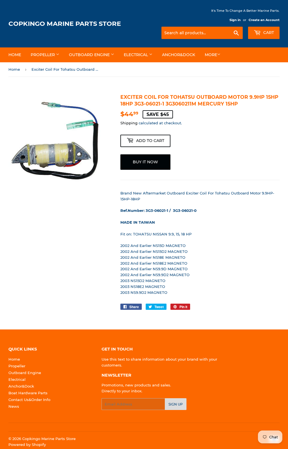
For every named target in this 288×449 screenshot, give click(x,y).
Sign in (235, 20)
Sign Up (175, 404)
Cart (268, 32)
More (211, 54)
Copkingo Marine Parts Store (64, 24)
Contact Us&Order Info (29, 399)
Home (14, 54)
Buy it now (145, 161)
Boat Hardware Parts (28, 393)
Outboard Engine (90, 54)
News (13, 406)
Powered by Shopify (27, 444)
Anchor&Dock (178, 54)
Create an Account (264, 20)
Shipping (129, 123)
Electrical (136, 54)
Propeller (43, 54)
